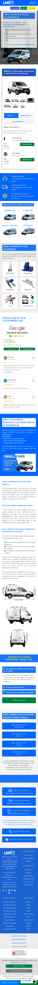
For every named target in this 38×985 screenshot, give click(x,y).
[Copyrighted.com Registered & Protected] (19, 953)
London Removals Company (19, 936)
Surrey (28, 917)
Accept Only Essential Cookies (19, 971)
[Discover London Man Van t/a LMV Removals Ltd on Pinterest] (12, 890)
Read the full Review (8, 372)
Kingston (28, 911)
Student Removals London (9, 914)
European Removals (9, 920)
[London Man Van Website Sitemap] (9, 893)
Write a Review (27, 349)
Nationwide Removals (9, 917)
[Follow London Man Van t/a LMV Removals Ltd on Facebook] (3, 890)
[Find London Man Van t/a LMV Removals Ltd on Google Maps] (9, 890)
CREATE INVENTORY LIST (19, 812)
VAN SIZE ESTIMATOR (19, 802)
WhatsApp (23, 8)
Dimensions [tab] (27, 115)
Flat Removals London (9, 911)
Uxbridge (28, 926)
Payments (28, 872)
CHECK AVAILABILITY (19, 792)
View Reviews (11, 349)
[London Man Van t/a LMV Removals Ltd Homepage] (8, 3)
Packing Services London (9, 923)
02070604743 (14, 8)
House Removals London (9, 905)
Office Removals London (9, 908)
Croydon (28, 905)
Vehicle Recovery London (19, 946)
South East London (28, 914)
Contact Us (9, 875)
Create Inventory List (28, 878)
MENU (32, 3)
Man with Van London (9, 902)
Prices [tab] (11, 115)
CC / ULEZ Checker (28, 881)
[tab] (7, 100)
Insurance (28, 861)
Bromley (28, 902)
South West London (28, 920)
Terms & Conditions (28, 858)
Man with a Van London (19, 939)
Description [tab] (19, 121)
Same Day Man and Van (10, 929)
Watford (29, 929)
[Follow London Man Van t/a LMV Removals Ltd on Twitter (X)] (6, 890)
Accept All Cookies (19, 966)
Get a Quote (32, 8)
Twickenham (28, 923)
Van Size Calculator (28, 875)
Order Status (28, 869)
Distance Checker (28, 884)
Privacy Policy (28, 855)
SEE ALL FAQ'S (19, 700)
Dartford (28, 908)
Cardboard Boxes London (19, 943)
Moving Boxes (9, 926)
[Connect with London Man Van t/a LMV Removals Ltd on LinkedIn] (15, 890)
